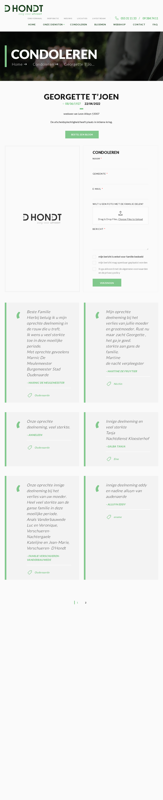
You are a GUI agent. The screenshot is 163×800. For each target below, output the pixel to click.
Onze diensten (53, 24)
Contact (139, 24)
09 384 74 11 (150, 18)
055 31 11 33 (128, 18)
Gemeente (100, 173)
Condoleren (78, 24)
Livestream (99, 18)
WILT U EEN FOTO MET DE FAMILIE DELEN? (118, 204)
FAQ (155, 24)
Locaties (82, 18)
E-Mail (98, 188)
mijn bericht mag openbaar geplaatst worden (123, 262)
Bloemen (100, 24)
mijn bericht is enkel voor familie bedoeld (121, 256)
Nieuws (68, 18)
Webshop (119, 24)
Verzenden (107, 283)
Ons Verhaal (35, 18)
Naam (97, 158)
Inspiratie (53, 18)
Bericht (99, 229)
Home (32, 24)
